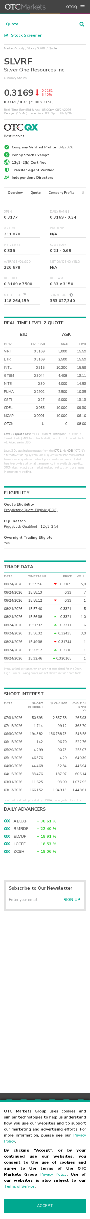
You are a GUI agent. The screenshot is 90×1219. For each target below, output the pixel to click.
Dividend (57, 228)
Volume (10, 228)
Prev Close (12, 245)
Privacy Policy (53, 1174)
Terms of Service (19, 1186)
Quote (35, 193)
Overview (15, 193)
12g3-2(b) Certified (29, 162)
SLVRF (41, 48)
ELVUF (20, 836)
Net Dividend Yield (65, 262)
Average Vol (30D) (18, 262)
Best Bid (10, 278)
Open (8, 212)
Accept (45, 1205)
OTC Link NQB (63, 451)
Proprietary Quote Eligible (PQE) (31, 509)
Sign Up (72, 900)
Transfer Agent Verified (33, 170)
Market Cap (13, 295)
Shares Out (59, 295)
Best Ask (56, 278)
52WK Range (60, 245)
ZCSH (19, 851)
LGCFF (20, 844)
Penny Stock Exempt (30, 155)
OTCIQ (71, 7)
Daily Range (59, 212)
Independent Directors (32, 177)
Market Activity (14, 48)
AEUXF (20, 821)
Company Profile (61, 193)
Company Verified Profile (43, 146)
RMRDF (21, 828)
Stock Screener (25, 35)
